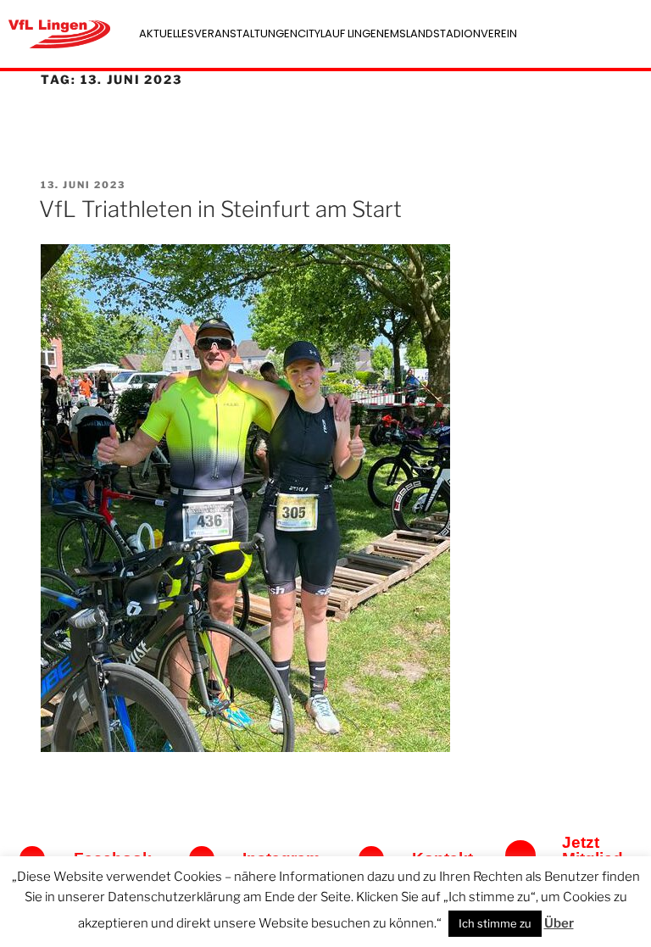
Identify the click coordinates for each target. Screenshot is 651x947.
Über (559, 923)
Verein (499, 33)
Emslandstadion (432, 33)
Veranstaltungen (246, 33)
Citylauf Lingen (341, 33)
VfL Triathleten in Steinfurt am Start (220, 209)
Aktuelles (166, 33)
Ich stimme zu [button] (495, 923)
